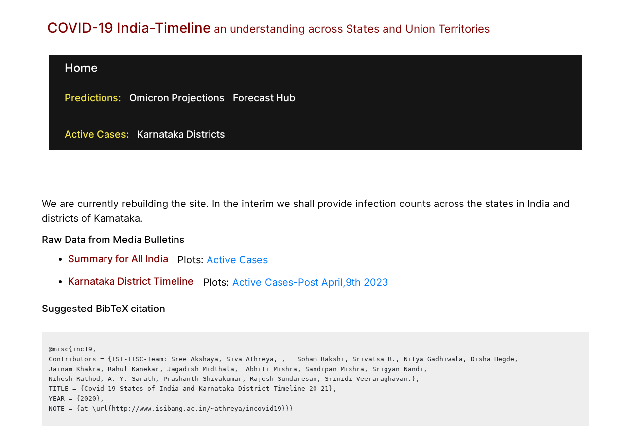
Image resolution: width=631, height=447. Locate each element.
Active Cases (237, 260)
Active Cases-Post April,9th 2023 (310, 283)
